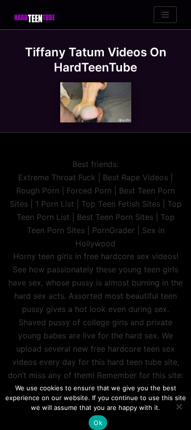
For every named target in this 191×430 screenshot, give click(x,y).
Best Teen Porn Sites (115, 217)
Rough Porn (37, 190)
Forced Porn (89, 190)
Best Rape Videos (135, 177)
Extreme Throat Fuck (57, 177)
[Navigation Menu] (165, 14)
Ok (98, 423)
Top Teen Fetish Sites (120, 204)
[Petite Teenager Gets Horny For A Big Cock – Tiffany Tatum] (95, 102)
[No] (179, 406)
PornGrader (113, 230)
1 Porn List (54, 204)
